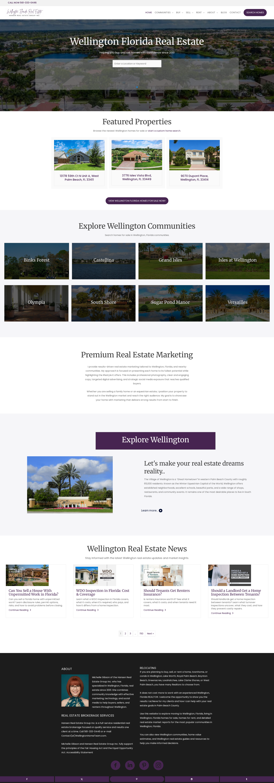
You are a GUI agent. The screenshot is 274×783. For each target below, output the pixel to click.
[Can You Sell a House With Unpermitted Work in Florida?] (27, 575)
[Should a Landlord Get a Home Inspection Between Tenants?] (229, 575)
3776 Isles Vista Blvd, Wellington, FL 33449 (137, 177)
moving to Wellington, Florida (187, 713)
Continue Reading (20, 610)
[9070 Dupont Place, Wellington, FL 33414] (194, 155)
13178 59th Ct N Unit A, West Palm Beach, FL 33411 (79, 178)
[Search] (137, 87)
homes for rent (187, 718)
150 (141, 633)
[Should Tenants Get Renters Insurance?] (162, 575)
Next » (150, 633)
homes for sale (169, 718)
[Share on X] (82, 779)
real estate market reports (155, 722)
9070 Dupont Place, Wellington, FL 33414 (194, 178)
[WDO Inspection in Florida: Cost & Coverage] (94, 575)
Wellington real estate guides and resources (181, 739)
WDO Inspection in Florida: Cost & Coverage (102, 592)
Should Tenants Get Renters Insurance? (167, 592)
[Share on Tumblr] (247, 779)
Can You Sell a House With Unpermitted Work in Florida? (33, 592)
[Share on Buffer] (192, 779)
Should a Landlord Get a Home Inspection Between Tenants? (236, 592)
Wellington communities (173, 734)
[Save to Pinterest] (137, 779)
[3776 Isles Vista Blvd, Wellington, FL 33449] (137, 154)
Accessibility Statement (79, 752)
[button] (255, 12)
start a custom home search (164, 130)
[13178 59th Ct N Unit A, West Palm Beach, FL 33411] (79, 155)
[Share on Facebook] (27, 779)
